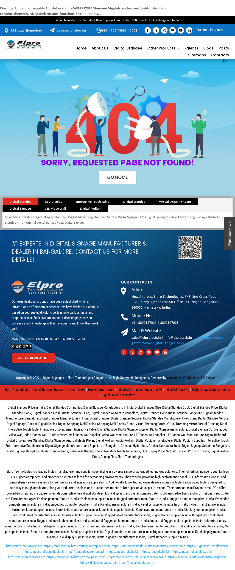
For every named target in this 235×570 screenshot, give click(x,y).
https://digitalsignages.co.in (99, 563)
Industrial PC (153, 390)
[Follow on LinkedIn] (189, 30)
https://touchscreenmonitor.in (146, 557)
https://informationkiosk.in (24, 546)
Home (81, 49)
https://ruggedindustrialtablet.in (207, 546)
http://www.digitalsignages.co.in (159, 343)
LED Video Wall (55, 208)
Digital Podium (90, 208)
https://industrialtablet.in (123, 552)
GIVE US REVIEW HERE (33, 358)
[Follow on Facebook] (148, 30)
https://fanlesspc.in (57, 546)
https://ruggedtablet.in (155, 552)
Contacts (220, 56)
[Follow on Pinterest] (172, 30)
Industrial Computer (130, 390)
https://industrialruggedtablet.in (43, 552)
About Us (100, 49)
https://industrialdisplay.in (209, 557)
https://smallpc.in (86, 557)
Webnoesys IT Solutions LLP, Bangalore (193, 378)
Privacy (216, 29)
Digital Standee (128, 49)
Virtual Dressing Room (175, 202)
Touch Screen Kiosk (101, 390)
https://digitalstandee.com (136, 563)
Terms (201, 29)
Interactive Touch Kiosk (69, 390)
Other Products (161, 49)
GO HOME (117, 177)
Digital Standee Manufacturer (211, 390)
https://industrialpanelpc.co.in (192, 552)
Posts (224, 49)
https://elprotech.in (112, 557)
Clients (191, 49)
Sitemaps (197, 56)
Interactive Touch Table (92, 202)
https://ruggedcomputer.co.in (90, 546)
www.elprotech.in (209, 337)
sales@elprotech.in (71, 30)
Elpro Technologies (17, 390)
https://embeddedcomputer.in (85, 552)
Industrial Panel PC (177, 390)
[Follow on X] (156, 30)
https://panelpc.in (179, 557)
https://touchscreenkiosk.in (26, 557)
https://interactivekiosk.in (129, 546)
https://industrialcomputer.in (166, 546)
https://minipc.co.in (60, 557)
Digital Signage (20, 208)
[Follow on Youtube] (181, 30)
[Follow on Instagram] (164, 30)
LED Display (53, 202)
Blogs (208, 49)
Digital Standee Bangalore (118, 395)
